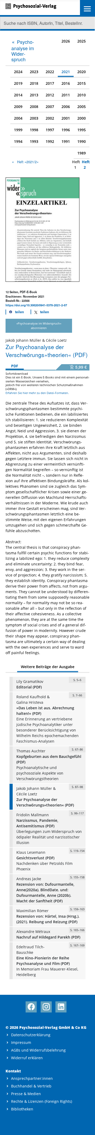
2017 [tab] (50, 83)
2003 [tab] (34, 118)
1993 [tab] (34, 141)
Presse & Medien (26, 1093)
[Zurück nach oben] (86, 1126)
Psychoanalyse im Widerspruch (22, 50)
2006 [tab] (65, 106)
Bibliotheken (22, 1108)
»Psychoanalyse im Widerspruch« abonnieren (38, 325)
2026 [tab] (65, 41)
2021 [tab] (65, 71)
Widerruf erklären (27, 1057)
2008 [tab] (34, 106)
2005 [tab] (81, 106)
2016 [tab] (65, 83)
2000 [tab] (81, 118)
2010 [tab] (81, 94)
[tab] (24, 50)
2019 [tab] (18, 83)
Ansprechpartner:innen (32, 1078)
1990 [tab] (81, 141)
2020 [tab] (81, 71)
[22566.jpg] (42, 229)
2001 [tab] (65, 118)
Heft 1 (74, 164)
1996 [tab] (65, 129)
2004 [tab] (18, 118)
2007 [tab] (50, 106)
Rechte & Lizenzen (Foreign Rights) (41, 1101)
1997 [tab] (50, 129)
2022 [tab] (50, 71)
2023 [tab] (34, 71)
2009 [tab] (18, 106)
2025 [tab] (81, 41)
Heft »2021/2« (28, 162)
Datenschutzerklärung (30, 1034)
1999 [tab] (18, 129)
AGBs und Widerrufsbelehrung (38, 1050)
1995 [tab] (81, 129)
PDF (14, 365)
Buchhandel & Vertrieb (31, 1086)
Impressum (21, 1042)
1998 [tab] (34, 129)
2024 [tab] (18, 71)
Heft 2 (84, 164)
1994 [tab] (18, 141)
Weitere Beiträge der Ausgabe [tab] (47, 666)
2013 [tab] (34, 94)
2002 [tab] (50, 118)
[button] (15, 312)
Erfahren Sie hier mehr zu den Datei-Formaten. (37, 393)
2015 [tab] (81, 83)
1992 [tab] (50, 141)
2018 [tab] (34, 83)
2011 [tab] (65, 94)
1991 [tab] (65, 141)
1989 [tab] (81, 153)
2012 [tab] (50, 94)
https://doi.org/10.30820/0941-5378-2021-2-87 (36, 305)
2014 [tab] (18, 94)
